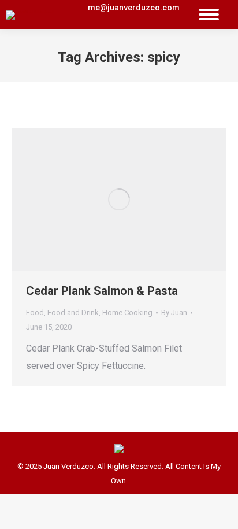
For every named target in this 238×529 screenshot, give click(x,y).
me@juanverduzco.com (134, 7)
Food (35, 312)
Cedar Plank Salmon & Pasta (102, 291)
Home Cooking (127, 312)
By (174, 312)
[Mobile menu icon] (208, 14)
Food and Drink (73, 312)
